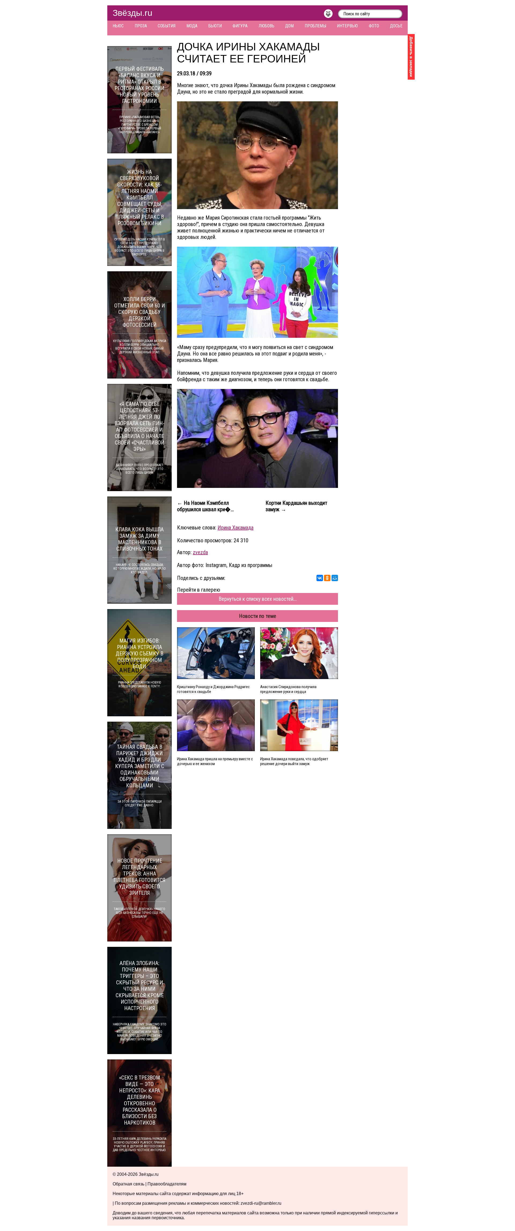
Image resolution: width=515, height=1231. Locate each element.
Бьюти (215, 25)
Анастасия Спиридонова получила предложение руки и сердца (288, 689)
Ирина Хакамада (235, 527)
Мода (191, 25)
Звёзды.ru (132, 13)
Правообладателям (167, 1184)
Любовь (266, 25)
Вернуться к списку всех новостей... (258, 599)
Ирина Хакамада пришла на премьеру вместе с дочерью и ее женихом (215, 761)
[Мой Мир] (335, 578)
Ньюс (118, 25)
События (166, 25)
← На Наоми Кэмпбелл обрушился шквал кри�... (205, 506)
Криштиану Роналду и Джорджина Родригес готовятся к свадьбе (213, 689)
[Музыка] (331, 15)
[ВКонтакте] (320, 578)
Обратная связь (128, 1184)
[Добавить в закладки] (411, 57)
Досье (396, 25)
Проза (141, 25)
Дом (289, 25)
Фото (374, 25)
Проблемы (315, 25)
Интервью (347, 25)
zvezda (200, 552)
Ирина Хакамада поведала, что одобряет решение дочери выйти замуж (294, 761)
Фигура (240, 25)
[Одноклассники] (327, 578)
